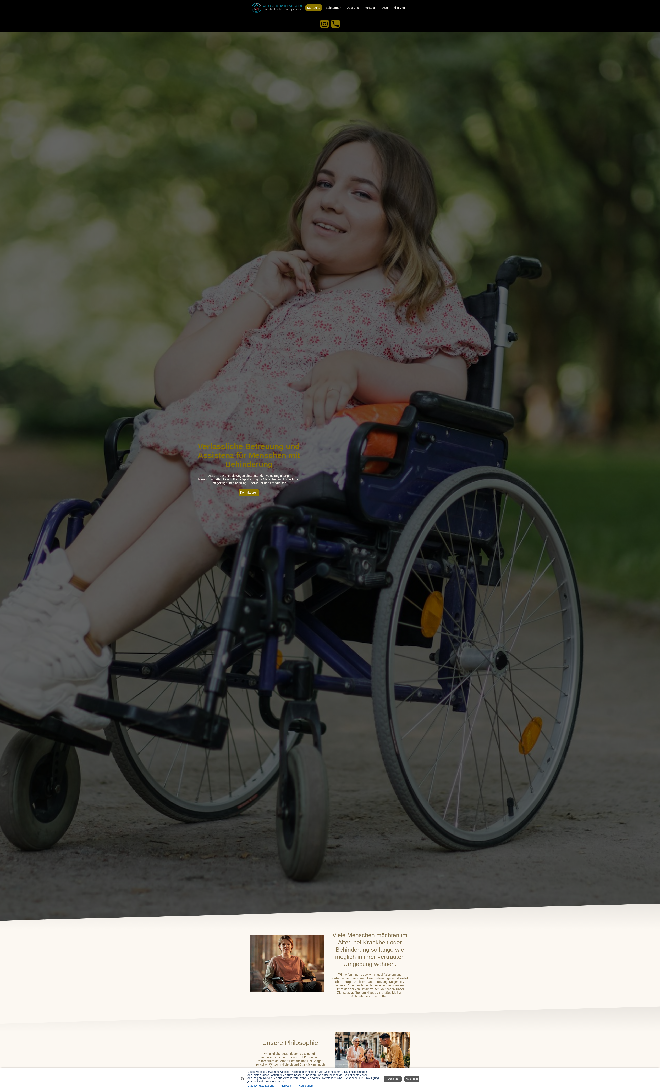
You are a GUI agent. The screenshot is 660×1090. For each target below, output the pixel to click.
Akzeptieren (393, 1078)
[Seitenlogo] (277, 8)
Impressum (286, 1085)
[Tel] (335, 24)
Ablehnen (412, 1078)
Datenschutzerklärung (261, 1085)
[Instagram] (324, 24)
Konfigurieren (307, 1085)
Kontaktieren (249, 492)
